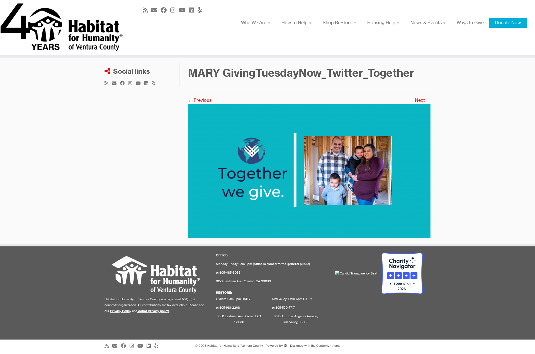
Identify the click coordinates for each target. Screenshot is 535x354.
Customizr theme (328, 346)
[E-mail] (156, 10)
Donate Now (508, 22)
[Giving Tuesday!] (309, 170)
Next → (423, 100)
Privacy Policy (120, 311)
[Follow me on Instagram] (174, 10)
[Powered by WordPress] (286, 344)
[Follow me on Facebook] (165, 10)
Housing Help (382, 22)
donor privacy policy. (153, 311)
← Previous (199, 100)
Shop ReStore (338, 22)
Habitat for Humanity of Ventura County (235, 346)
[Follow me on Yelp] (202, 10)
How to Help (295, 22)
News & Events (426, 22)
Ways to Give (470, 22)
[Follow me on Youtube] (184, 10)
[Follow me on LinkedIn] (193, 10)
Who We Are (254, 22)
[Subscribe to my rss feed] (147, 10)
